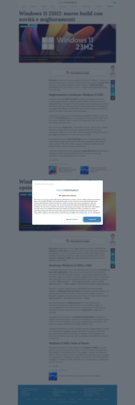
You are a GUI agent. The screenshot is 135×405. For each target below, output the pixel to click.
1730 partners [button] (45, 199)
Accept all (92, 219)
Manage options (72, 219)
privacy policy (92, 214)
